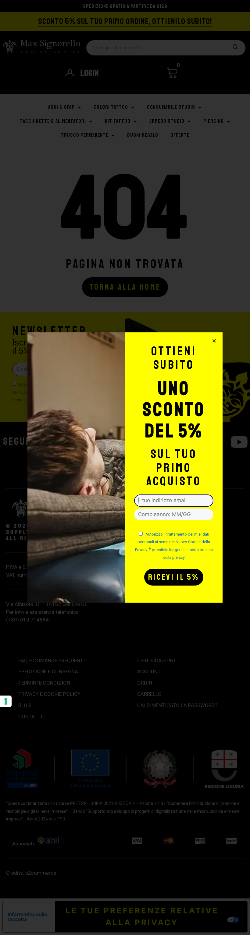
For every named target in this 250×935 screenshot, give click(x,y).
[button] (214, 340)
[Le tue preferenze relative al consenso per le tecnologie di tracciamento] (6, 701)
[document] (125, 467)
